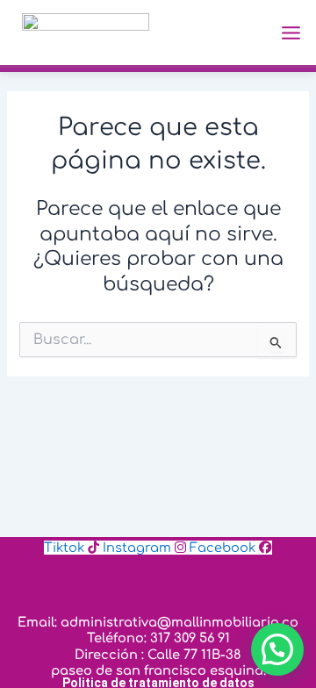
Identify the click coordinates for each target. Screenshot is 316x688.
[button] (277, 649)
